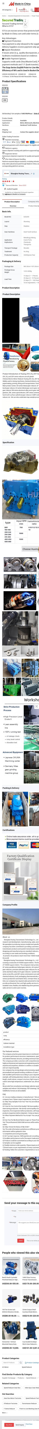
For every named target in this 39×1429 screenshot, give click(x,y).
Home (4, 16)
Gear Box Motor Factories (12, 1398)
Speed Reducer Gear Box (12, 1388)
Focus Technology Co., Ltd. (27, 1420)
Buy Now (9, 1425)
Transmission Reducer (29, 1403)
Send (20, 1241)
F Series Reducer (9, 1409)
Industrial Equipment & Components (18, 16)
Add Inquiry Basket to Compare (15, 194)
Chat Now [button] (29, 1424)
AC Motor (5, 1367)
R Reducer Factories (10, 1403)
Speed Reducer (27, 1367)
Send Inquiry (20, 1425)
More (4, 1413)
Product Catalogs (33, 1363)
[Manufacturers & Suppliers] (19, 4)
